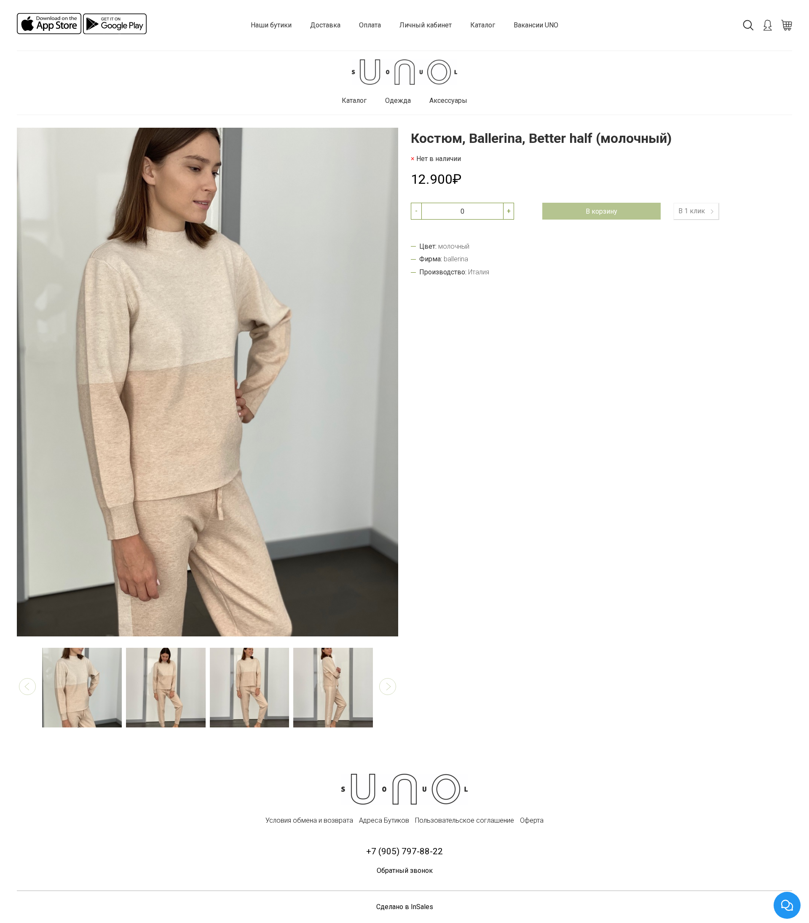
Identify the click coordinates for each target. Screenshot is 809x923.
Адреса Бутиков (384, 820)
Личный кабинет (425, 25)
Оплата (370, 25)
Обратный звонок (405, 871)
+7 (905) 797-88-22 (404, 851)
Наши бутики (271, 25)
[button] (27, 686)
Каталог (482, 25)
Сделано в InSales (404, 907)
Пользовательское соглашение (464, 820)
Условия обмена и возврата (309, 820)
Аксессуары (448, 101)
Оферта (532, 820)
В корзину (601, 211)
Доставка (325, 25)
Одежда (398, 101)
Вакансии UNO (536, 25)
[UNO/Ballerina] (404, 72)
